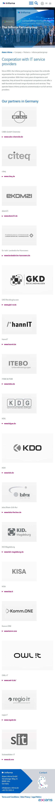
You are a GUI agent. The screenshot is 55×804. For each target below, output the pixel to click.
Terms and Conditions (10, 796)
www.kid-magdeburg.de (13, 551)
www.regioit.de (10, 719)
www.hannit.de (10, 344)
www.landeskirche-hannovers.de (17, 255)
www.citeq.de (9, 176)
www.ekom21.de (10, 215)
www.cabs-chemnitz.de (13, 136)
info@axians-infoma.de (10, 787)
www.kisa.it (8, 591)
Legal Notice (36, 796)
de (46, 3)
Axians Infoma (7, 52)
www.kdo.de (9, 472)
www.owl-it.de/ (10, 680)
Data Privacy (25, 796)
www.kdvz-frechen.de (12, 512)
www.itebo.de (9, 383)
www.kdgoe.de (10, 423)
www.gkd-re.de (10, 304)
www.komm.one (10, 631)
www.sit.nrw (9, 759)
